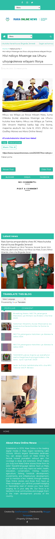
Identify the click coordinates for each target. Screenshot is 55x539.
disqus (27, 177)
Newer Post (8, 169)
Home (5, 49)
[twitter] (32, 2)
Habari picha (15, 49)
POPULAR (9, 308)
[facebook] (22, 2)
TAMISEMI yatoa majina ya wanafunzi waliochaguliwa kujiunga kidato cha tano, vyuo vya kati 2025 (31, 357)
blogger (10, 177)
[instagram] (27, 2)
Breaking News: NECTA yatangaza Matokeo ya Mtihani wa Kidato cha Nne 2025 (33, 315)
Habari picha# (15, 143)
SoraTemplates (21, 512)
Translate (22, 302)
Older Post (46, 169)
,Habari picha (21, 68)
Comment (27, 308)
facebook (44, 177)
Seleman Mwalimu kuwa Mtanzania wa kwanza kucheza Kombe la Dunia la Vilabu (32, 326)
